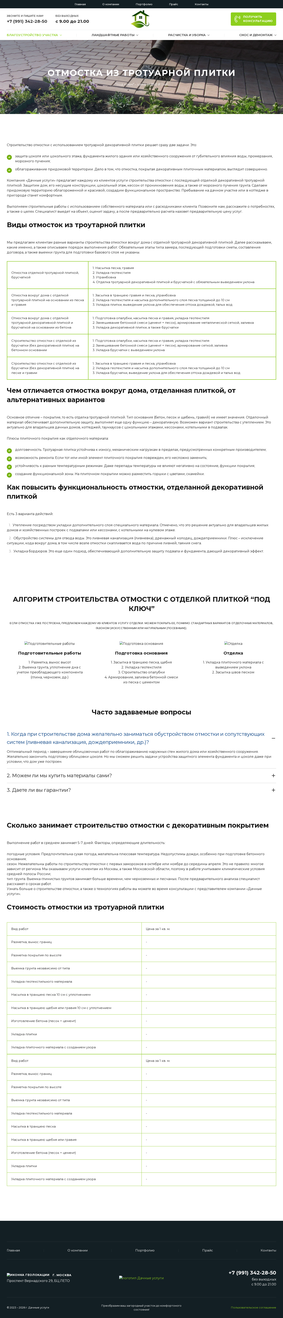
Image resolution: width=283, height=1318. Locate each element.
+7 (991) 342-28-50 (27, 21)
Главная (80, 4)
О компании (110, 4)
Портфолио (144, 4)
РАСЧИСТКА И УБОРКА (187, 35)
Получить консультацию (258, 19)
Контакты (201, 4)
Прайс (173, 4)
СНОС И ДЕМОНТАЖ (256, 35)
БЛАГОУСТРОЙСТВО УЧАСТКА (32, 35)
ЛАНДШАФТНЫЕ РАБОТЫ (113, 35)
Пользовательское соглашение (253, 1307)
